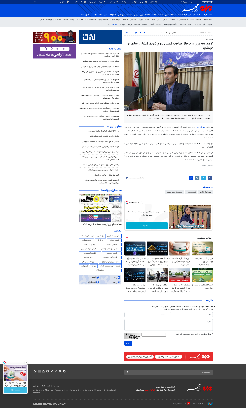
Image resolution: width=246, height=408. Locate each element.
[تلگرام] (64, 371)
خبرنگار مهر (201, 127)
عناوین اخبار (208, 19)
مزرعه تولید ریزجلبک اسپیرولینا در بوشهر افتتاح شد (100, 103)
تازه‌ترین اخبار (115, 49)
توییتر (101, 2)
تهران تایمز (84, 266)
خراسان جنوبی (115, 19)
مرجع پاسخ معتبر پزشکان (110, 248)
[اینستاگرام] (56, 371)
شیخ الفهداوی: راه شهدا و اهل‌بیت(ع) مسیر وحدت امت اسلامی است (100, 158)
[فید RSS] (43, 371)
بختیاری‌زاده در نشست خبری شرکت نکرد (104, 136)
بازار (141, 14)
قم (204, 24)
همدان (114, 24)
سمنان (65, 19)
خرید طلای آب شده (87, 236)
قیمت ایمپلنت (111, 253)
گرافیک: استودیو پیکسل (180, 403)
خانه (210, 14)
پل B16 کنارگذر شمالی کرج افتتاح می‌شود (104, 131)
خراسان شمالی (90, 19)
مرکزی (130, 24)
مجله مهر (94, 14)
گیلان (152, 24)
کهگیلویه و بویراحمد (170, 24)
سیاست (129, 14)
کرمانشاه (183, 24)
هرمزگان (122, 24)
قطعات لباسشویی (90, 253)
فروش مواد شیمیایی (88, 248)
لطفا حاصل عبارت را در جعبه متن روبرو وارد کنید (194, 334)
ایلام (153, 19)
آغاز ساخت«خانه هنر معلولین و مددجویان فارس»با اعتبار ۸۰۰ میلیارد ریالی (100, 73)
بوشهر (147, 19)
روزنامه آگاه (100, 270)
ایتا (82, 2)
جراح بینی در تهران (114, 236)
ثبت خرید (147, 226)
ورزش (136, 14)
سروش (142, 2)
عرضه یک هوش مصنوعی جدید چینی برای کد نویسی (100, 66)
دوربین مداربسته (90, 244)
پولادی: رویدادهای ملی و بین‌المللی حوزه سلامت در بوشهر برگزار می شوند (100, 97)
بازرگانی (36, 386)
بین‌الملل (121, 14)
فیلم (100, 14)
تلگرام (152, 2)
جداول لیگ (62, 2)
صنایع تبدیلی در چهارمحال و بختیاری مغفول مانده (101, 61)
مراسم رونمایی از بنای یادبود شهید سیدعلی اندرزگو (100, 151)
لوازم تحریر (100, 236)
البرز (158, 19)
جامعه (154, 14)
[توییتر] (52, 371)
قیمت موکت (114, 240)
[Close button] (26, 362)
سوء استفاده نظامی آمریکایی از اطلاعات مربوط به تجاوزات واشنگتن (101, 89)
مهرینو (94, 266)
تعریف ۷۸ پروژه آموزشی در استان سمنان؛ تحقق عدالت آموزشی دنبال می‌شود (99, 110)
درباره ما (57, 386)
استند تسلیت (86, 240)
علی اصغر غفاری (205, 192)
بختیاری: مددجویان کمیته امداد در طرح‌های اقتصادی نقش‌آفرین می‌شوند (100, 55)
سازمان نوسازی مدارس (174, 192)
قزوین (210, 24)
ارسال (128, 343)
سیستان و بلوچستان (53, 19)
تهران (141, 19)
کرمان (190, 24)
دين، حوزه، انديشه (184, 14)
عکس (106, 14)
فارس (42, 19)
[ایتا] (35, 371)
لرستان (144, 24)
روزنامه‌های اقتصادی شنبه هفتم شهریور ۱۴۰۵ (101, 224)
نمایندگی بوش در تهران (110, 261)
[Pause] (172, 227)
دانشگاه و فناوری (170, 14)
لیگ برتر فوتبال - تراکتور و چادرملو (107, 175)
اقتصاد (147, 14)
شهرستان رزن (191, 192)
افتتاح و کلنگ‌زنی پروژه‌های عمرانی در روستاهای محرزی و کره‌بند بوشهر (101, 81)
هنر (194, 14)
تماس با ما (46, 386)
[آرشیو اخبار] (39, 371)
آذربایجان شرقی (195, 19)
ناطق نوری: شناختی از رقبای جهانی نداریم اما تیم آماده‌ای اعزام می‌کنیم (101, 118)
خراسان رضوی (103, 19)
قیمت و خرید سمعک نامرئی (110, 266)
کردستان (198, 24)
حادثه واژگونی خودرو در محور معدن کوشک (103, 170)
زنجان (72, 19)
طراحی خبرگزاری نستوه (200, 403)
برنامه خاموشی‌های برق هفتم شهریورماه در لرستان (100, 146)
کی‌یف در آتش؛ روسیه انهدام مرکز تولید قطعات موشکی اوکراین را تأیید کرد (102, 181)
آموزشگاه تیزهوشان (110, 257)
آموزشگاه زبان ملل (88, 261)
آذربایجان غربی (182, 19)
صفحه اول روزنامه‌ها (111, 190)
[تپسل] (126, 202)
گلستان (158, 24)
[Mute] (176, 227)
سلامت (160, 14)
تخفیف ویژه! (15, 390)
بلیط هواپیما (88, 257)
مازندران (137, 24)
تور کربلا (100, 240)
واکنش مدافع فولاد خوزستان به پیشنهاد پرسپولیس (100, 141)
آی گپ (131, 2)
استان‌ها (113, 14)
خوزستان (80, 19)
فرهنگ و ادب (202, 14)
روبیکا (91, 2)
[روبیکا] (47, 371)
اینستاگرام (112, 2)
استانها (209, 33)
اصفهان (172, 19)
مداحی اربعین (111, 244)
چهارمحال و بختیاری (129, 19)
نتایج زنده (75, 2)
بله (122, 2)
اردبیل (165, 19)
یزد (109, 24)
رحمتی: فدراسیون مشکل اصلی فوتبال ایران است (101, 164)
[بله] (60, 371)
